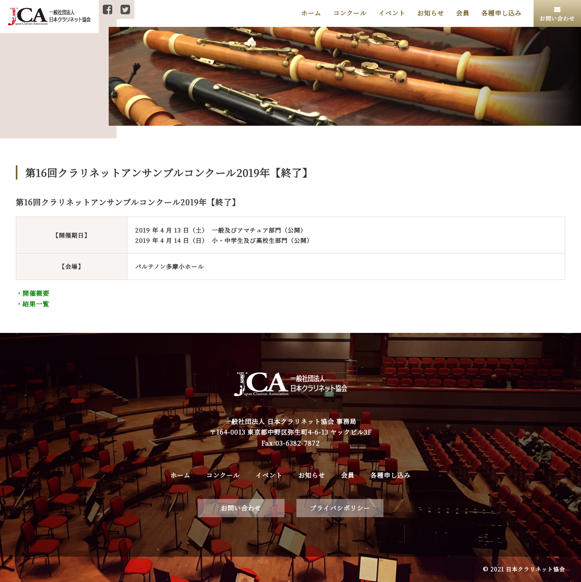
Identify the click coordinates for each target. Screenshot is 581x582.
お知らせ (430, 12)
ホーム (311, 12)
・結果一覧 (32, 303)
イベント (392, 12)
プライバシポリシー (340, 507)
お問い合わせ (241, 507)
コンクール (350, 12)
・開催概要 (32, 293)
